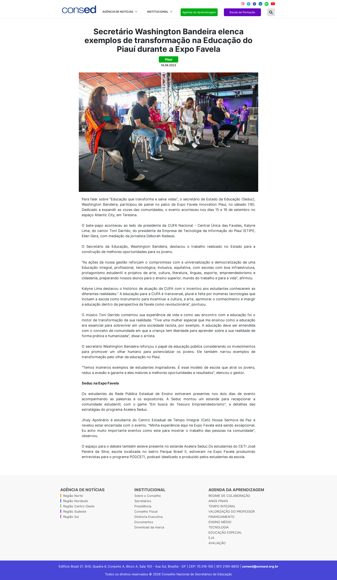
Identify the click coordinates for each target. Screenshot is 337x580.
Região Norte (73, 496)
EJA (211, 538)
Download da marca (149, 527)
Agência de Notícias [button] (118, 11)
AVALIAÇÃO (217, 543)
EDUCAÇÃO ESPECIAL (225, 532)
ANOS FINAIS (218, 501)
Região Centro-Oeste (78, 506)
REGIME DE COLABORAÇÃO (229, 496)
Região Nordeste (75, 501)
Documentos (143, 522)
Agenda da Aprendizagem (199, 12)
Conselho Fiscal (146, 511)
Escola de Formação (242, 12)
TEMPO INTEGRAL (222, 506)
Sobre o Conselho (147, 496)
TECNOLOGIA (218, 527)
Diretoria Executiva (148, 517)
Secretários (142, 501)
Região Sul (71, 517)
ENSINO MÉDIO (219, 522)
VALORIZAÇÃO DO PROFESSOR (231, 511)
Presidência (142, 506)
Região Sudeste (74, 511)
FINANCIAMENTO (221, 517)
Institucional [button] (158, 11)
